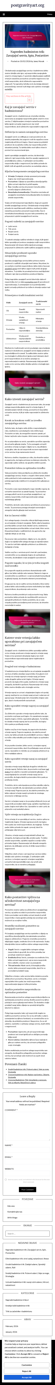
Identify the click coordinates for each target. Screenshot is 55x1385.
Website (9, 1169)
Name (8, 1145)
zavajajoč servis (11, 269)
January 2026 (11, 1332)
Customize (27, 1365)
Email (8, 1157)
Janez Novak (39, 61)
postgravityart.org (27, 5)
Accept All (26, 1377)
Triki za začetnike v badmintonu (19, 1311)
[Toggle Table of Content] (28, 100)
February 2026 (12, 1326)
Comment (11, 1110)
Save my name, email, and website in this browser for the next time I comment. (29, 1181)
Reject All (26, 1371)
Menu (49, 14)
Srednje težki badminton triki (18, 1305)
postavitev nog (31, 282)
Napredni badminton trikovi (17, 1300)
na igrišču (8, 89)
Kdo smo (11, 1206)
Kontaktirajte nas (14, 1212)
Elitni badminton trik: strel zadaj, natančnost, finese (27, 1258)
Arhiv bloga (12, 1217)
